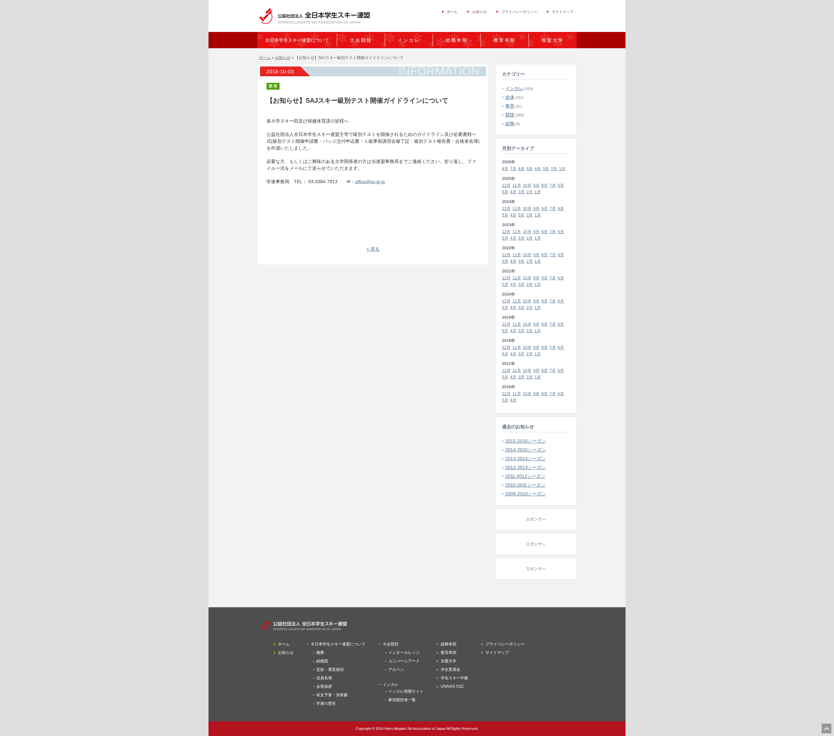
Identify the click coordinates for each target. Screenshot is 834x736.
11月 (516, 185)
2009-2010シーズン (525, 493)
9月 (536, 185)
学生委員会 (450, 669)
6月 (521, 169)
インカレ (514, 88)
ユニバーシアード (404, 661)
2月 (554, 169)
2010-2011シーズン (525, 485)
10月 (527, 185)
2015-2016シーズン (525, 441)
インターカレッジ (404, 652)
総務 (509, 123)
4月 (538, 169)
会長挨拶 (324, 686)
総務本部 (457, 40)
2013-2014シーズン (525, 458)
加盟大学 (552, 40)
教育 (509, 106)
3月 (546, 169)
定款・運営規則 (330, 669)
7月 (513, 169)
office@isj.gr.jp (370, 181)
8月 (505, 169)
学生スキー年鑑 (454, 678)
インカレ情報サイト (406, 691)
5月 (529, 169)
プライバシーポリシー (519, 12)
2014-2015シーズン (525, 449)
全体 (509, 97)
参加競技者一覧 (402, 700)
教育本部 (505, 40)
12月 (506, 185)
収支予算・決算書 (332, 695)
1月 (562, 169)
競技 (509, 114)
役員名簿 (324, 678)
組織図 (322, 661)
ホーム (452, 12)
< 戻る (373, 249)
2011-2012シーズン (525, 476)
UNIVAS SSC (452, 686)
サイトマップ (562, 12)
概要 (320, 652)
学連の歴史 (326, 703)
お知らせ (479, 12)
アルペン (396, 669)
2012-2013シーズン (525, 467)
